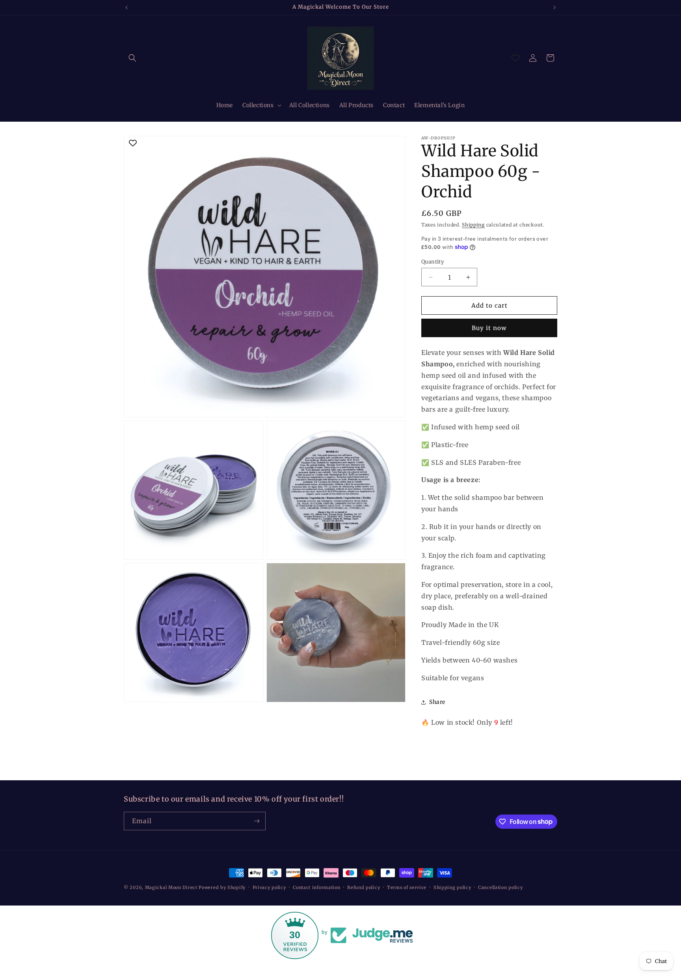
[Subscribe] (256, 821)
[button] (132, 58)
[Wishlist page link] (515, 58)
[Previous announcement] (126, 7)
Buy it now (489, 328)
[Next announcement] (554, 7)
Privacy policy (269, 887)
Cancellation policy (500, 887)
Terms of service (406, 887)
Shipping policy (452, 887)
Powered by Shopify (222, 887)
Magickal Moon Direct (171, 887)
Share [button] (437, 701)
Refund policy (363, 887)
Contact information (316, 887)
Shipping (473, 225)
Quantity (432, 261)
